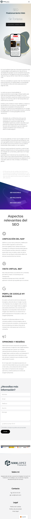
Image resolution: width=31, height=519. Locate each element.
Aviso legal (15, 511)
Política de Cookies (15, 506)
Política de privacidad (15, 509)
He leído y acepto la (14, 427)
